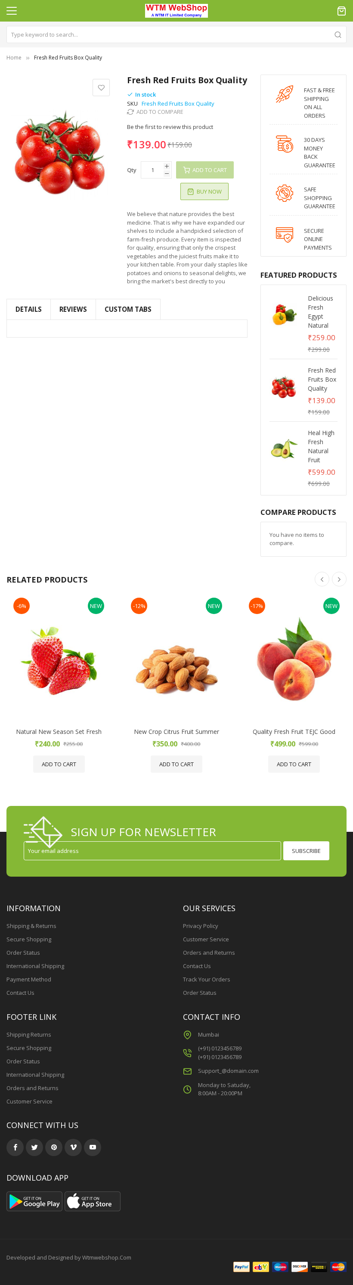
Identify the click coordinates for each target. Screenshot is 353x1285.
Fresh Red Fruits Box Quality (322, 379)
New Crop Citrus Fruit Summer (176, 731)
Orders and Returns (209, 952)
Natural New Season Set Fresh (59, 731)
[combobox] (176, 34)
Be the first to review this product (170, 127)
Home (14, 57)
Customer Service (206, 939)
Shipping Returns (28, 1034)
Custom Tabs (128, 309)
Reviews (73, 309)
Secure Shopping (28, 939)
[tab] (128, 309)
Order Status (23, 952)
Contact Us (20, 993)
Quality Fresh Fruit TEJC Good (294, 731)
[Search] (338, 34)
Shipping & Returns (31, 926)
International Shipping (35, 966)
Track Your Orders (206, 979)
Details (28, 309)
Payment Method (28, 979)
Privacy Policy (200, 926)
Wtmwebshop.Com (106, 1257)
